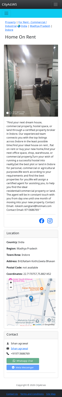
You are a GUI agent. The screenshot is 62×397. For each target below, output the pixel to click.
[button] (31, 299)
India (24, 26)
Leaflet (38, 324)
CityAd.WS (9, 4)
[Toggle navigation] (55, 4)
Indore (9, 30)
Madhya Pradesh (40, 26)
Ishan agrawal (19, 348)
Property (10, 22)
